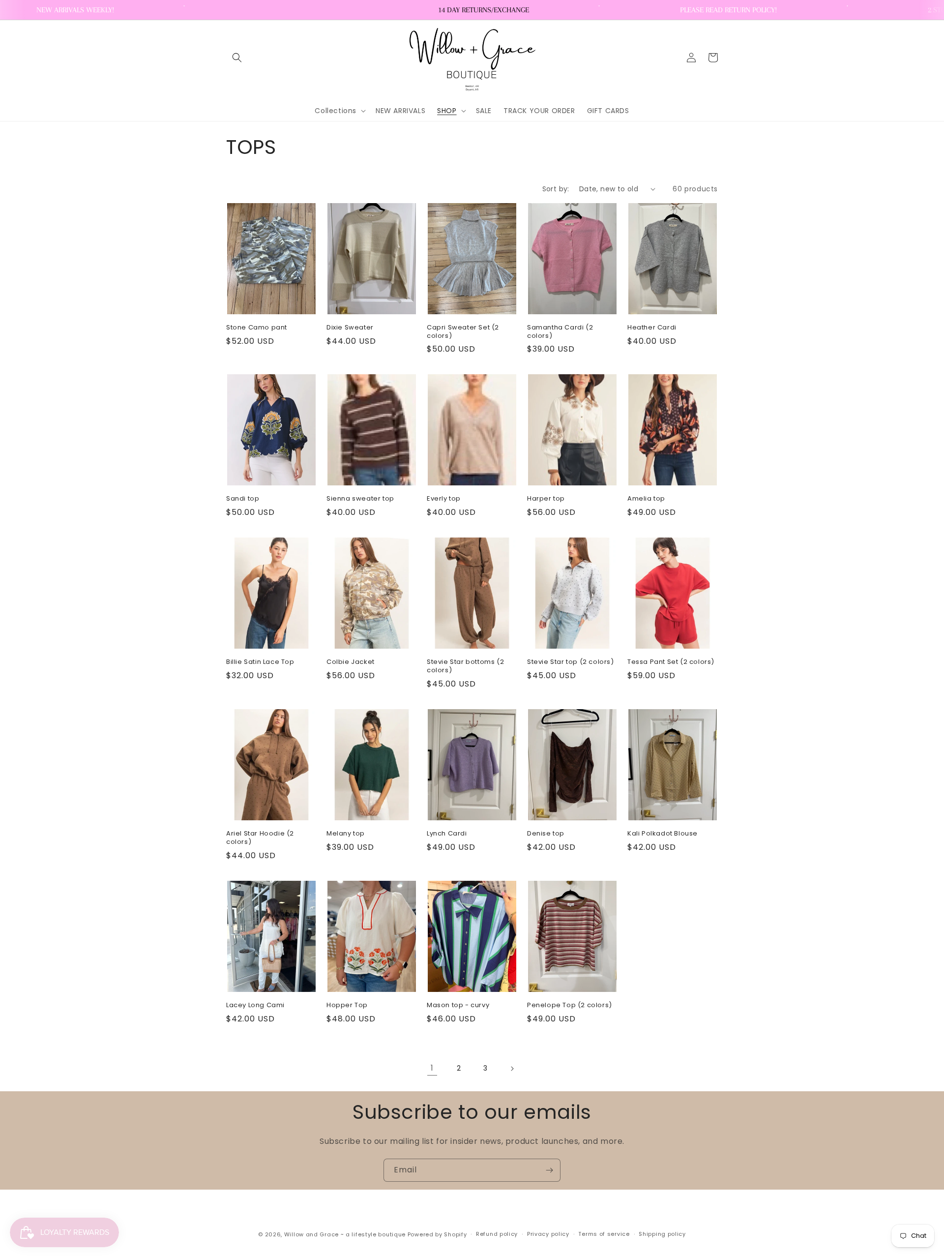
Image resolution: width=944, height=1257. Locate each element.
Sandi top (242, 499)
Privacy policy (548, 1234)
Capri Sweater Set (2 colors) (463, 332)
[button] (237, 57)
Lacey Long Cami (255, 1005)
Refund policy (497, 1234)
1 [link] (432, 1068)
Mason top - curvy (458, 1005)
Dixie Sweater (350, 328)
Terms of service (603, 1234)
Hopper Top (347, 1005)
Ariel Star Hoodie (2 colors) (260, 838)
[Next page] (512, 1068)
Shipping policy (662, 1234)
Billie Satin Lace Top (260, 662)
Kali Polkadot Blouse (662, 834)
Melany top (345, 834)
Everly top (444, 499)
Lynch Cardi (447, 834)
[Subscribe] (549, 1170)
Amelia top (646, 499)
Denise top (545, 834)
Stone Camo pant (256, 328)
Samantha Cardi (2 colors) (560, 332)
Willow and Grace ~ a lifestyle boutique (345, 1234)
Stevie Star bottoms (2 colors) (465, 666)
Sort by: (555, 189)
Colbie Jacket (350, 662)
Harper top (546, 499)
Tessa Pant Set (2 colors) (670, 662)
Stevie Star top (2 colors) (570, 662)
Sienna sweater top (360, 499)
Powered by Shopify (437, 1234)
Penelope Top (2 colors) (569, 1005)
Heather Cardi (652, 328)
